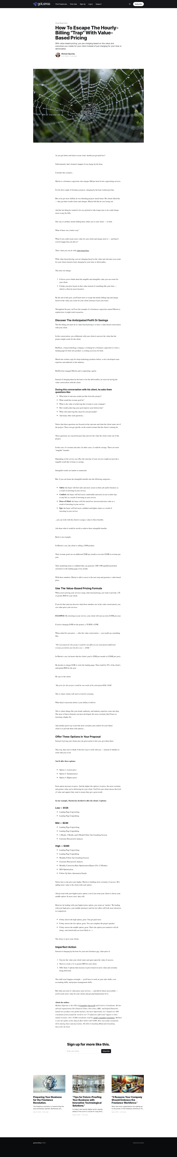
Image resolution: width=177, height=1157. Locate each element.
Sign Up (82, 4)
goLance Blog (37, 1143)
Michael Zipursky (68, 54)
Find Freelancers (61, 4)
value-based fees (83, 250)
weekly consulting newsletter (104, 1017)
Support (98, 4)
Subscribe (138, 4)
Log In (90, 4)
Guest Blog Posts (61, 23)
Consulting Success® (87, 1005)
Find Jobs (73, 4)
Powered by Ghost (138, 1143)
